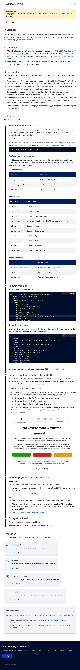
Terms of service (10, 665)
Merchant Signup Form (45, 625)
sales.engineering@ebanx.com (53, 620)
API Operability (52, 145)
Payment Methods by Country (64, 143)
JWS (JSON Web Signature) (65, 51)
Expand (72, 293)
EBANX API (56, 81)
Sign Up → (7, 656)
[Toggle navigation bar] (3, 3)
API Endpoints (66, 145)
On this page (9, 22)
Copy (73, 149)
